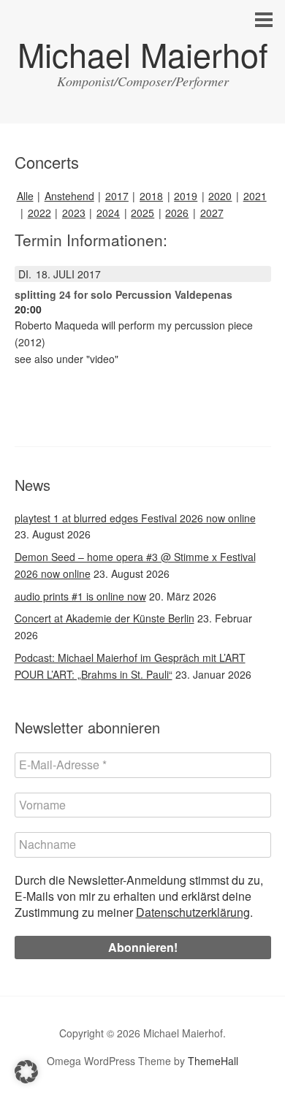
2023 (74, 212)
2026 (177, 212)
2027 (212, 212)
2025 (142, 212)
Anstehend (69, 195)
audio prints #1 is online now (80, 596)
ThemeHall (213, 1060)
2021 (255, 195)
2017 (117, 195)
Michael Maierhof (143, 53)
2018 (151, 195)
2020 (220, 195)
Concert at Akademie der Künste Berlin (104, 618)
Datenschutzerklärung (193, 912)
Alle (25, 195)
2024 (108, 212)
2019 (185, 195)
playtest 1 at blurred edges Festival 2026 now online (135, 518)
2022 (39, 212)
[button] (26, 1071)
